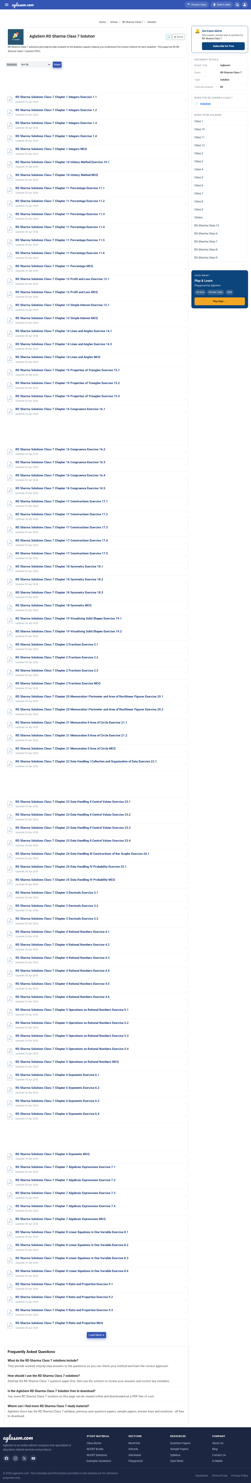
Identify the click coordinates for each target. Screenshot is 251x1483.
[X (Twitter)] (24, 1458)
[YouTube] (33, 1458)
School (114, 22)
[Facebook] (6, 1458)
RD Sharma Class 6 (205, 233)
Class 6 (198, 185)
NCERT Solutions (97, 1455)
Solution (151, 22)
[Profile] (245, 5)
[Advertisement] (96, 82)
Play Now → (220, 301)
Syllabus (175, 1455)
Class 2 (198, 153)
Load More (95, 1335)
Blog (215, 1449)
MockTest (134, 1443)
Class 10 (199, 129)
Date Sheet (176, 1460)
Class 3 (198, 161)
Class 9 (198, 209)
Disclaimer (202, 1475)
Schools (133, 1449)
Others (198, 217)
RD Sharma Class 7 (132, 22)
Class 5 (198, 177)
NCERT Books (95, 1449)
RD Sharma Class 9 (205, 257)
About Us (217, 1443)
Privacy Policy (239, 1475)
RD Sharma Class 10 (206, 225)
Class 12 (199, 145)
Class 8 (198, 201)
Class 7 (198, 193)
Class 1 (198, 121)
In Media (217, 1460)
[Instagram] (15, 1458)
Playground (135, 1460)
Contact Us (219, 1455)
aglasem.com (23, 5)
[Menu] (6, 4)
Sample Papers (179, 1449)
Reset (57, 64)
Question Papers (180, 1443)
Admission (134, 1455)
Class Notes (94, 1443)
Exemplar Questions (99, 1460)
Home (102, 22)
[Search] (237, 5)
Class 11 (199, 137)
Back (179, 36)
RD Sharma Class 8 (205, 249)
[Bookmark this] (169, 37)
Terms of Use (219, 1475)
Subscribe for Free (223, 46)
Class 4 (198, 169)
